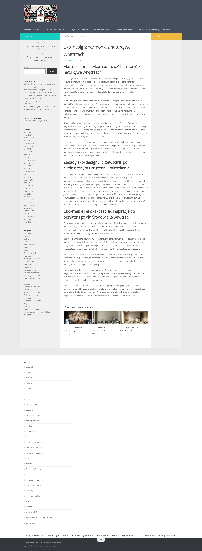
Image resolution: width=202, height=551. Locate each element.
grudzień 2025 (29, 155)
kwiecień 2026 (29, 143)
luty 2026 (27, 149)
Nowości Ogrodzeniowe (55, 30)
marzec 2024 (28, 200)
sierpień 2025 (29, 163)
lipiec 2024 (28, 188)
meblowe (27, 264)
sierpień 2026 (29, 132)
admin (71, 60)
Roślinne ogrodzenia (31, 295)
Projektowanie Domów (103, 30)
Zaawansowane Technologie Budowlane (154, 30)
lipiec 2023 (28, 222)
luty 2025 (27, 177)
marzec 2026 (28, 146)
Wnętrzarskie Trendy (125, 30)
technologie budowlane (32, 301)
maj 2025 (27, 169)
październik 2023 (30, 214)
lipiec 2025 (28, 166)
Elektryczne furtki (30, 253)
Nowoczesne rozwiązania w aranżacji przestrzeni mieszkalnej (103, 330)
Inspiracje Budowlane (32, 30)
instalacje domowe (30, 261)
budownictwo (29, 245)
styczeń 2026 (29, 152)
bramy (26, 236)
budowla (27, 239)
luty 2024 (27, 202)
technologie (28, 298)
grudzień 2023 (29, 208)
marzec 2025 (28, 174)
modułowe (28, 267)
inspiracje (27, 256)
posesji (26, 290)
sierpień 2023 (29, 219)
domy (26, 247)
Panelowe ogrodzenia (32, 278)
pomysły (27, 284)
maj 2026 (27, 141)
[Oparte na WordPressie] (31, 546)
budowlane (28, 242)
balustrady (27, 233)
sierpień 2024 (29, 185)
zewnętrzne (28, 315)
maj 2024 (27, 194)
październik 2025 (30, 157)
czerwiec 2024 (29, 191)
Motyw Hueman (50, 546)
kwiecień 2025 (29, 171)
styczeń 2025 (29, 180)
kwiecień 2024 (29, 197)
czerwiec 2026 (29, 138)
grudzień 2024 (29, 183)
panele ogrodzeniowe (32, 276)
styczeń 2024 (29, 205)
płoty (25, 281)
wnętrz (26, 304)
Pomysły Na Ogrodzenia (78, 30)
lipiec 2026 (28, 135)
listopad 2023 (29, 211)
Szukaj (26, 67)
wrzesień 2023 (29, 216)
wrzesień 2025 (29, 160)
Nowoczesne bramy (31, 270)
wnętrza (27, 306)
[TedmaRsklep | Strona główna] (40, 13)
